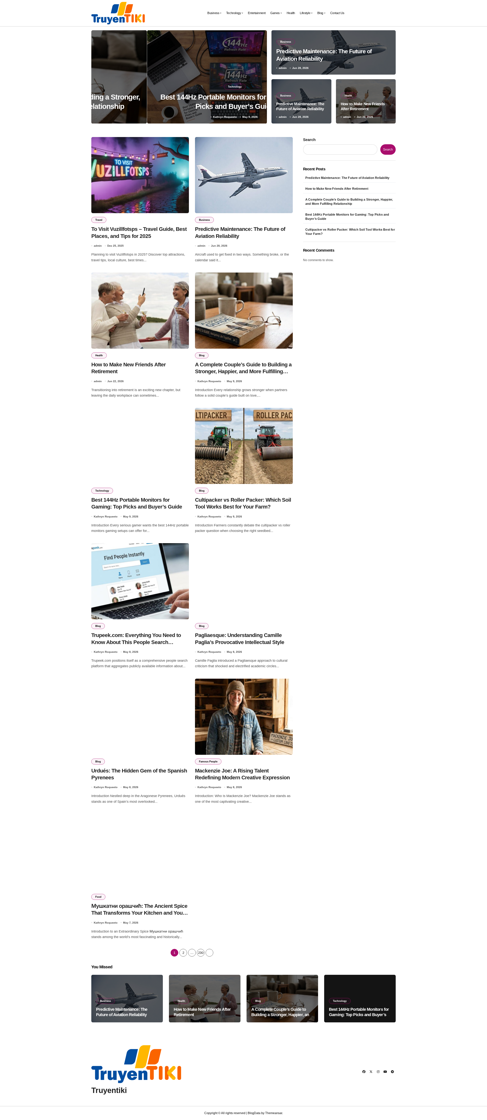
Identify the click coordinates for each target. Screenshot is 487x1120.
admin (283, 67)
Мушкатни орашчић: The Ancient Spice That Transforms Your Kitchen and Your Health (139, 913)
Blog (320, 13)
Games (275, 13)
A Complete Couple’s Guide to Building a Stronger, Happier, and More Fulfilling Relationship (243, 371)
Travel (98, 219)
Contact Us (337, 13)
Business (213, 13)
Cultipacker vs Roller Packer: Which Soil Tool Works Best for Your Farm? (350, 231)
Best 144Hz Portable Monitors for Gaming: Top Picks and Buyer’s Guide (347, 216)
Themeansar (273, 1113)
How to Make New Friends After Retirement (336, 188)
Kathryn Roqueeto (169, 116)
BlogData (254, 1113)
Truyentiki (109, 1090)
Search (309, 140)
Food (98, 896)
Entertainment (257, 13)
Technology (233, 13)
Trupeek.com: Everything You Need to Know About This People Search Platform (136, 642)
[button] (260, 77)
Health (291, 13)
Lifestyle (305, 13)
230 (201, 953)
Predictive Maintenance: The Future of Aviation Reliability (347, 177)
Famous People (208, 761)
